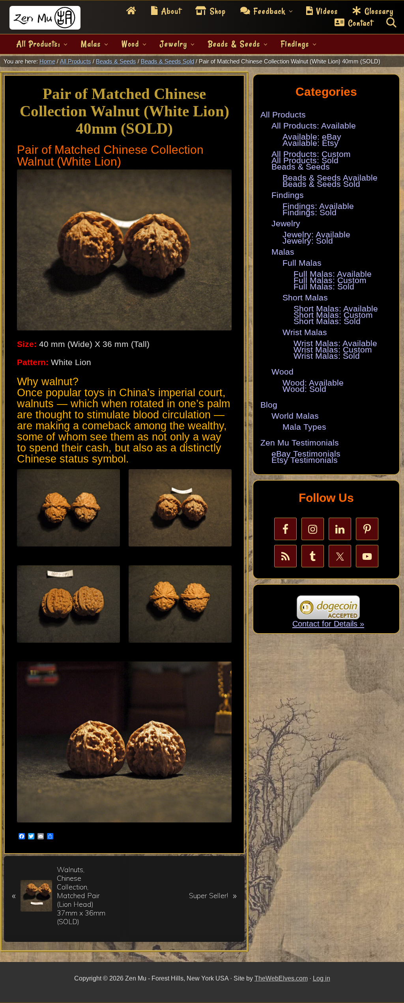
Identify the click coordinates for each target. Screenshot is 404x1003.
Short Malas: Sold (327, 321)
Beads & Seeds (300, 167)
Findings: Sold (309, 212)
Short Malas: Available (336, 308)
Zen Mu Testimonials (299, 442)
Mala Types (304, 427)
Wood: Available (313, 383)
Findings (287, 195)
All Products (283, 114)
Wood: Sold (304, 389)
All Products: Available (313, 126)
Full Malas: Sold (324, 286)
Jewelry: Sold (307, 241)
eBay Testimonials (305, 454)
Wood (282, 372)
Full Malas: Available (333, 274)
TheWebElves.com (281, 978)
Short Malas (305, 297)
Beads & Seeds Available (330, 178)
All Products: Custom (311, 154)
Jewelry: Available (316, 234)
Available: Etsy (310, 143)
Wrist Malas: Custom (333, 349)
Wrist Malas (304, 332)
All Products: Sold (305, 160)
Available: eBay (311, 137)
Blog (268, 405)
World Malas (295, 416)
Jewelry (285, 223)
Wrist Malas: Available (335, 343)
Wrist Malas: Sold (327, 356)
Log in (321, 978)
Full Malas (302, 263)
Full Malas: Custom (330, 280)
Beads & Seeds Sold (321, 184)
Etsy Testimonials (304, 460)
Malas (282, 252)
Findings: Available (318, 206)
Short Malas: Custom (333, 315)
